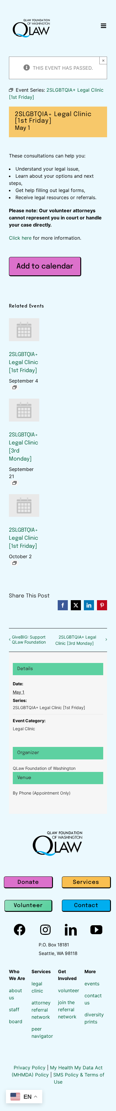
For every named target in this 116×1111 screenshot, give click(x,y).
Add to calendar (44, 266)
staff (14, 1009)
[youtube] (96, 930)
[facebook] (20, 930)
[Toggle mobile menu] (104, 26)
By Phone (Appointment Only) (41, 792)
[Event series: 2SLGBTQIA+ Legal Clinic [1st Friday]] (14, 387)
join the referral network (67, 1009)
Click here (20, 238)
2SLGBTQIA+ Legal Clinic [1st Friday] (23, 362)
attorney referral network (41, 1010)
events (91, 984)
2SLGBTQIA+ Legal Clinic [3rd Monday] (75, 639)
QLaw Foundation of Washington (44, 768)
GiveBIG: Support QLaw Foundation (29, 639)
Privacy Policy (30, 1068)
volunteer (68, 990)
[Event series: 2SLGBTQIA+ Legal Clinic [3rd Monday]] (14, 483)
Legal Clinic (24, 728)
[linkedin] (71, 930)
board (15, 1021)
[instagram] (45, 930)
